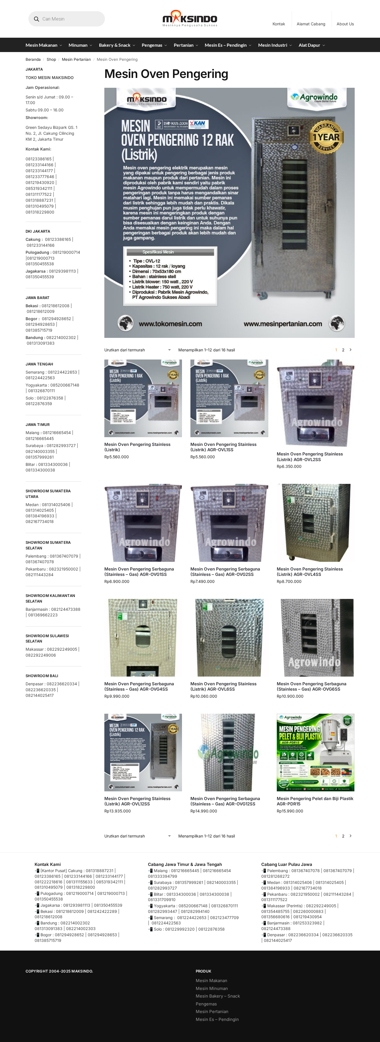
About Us (345, 23)
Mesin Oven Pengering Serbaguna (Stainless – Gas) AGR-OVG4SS (139, 686)
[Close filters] (83, 70)
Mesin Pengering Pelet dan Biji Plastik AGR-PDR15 (315, 801)
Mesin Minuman (212, 988)
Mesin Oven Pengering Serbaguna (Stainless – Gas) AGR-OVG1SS (139, 571)
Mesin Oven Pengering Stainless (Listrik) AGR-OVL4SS (310, 571)
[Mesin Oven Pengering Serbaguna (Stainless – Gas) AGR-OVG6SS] (315, 638)
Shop (51, 59)
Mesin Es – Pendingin (217, 1019)
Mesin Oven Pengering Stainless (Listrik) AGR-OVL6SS (223, 686)
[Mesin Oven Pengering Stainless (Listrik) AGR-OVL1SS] (229, 398)
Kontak (279, 23)
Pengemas (206, 1004)
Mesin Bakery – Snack (218, 996)
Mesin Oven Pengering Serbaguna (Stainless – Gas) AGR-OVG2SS (225, 571)
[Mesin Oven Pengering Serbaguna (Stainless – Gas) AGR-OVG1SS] (143, 523)
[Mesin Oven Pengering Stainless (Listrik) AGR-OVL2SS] (315, 403)
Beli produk (229, 468)
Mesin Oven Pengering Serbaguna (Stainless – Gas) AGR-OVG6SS (312, 686)
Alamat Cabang (311, 23)
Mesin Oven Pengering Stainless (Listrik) (137, 447)
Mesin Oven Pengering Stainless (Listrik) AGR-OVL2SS (310, 456)
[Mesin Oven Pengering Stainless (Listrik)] (143, 398)
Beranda (33, 59)
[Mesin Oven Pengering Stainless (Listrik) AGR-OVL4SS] (315, 523)
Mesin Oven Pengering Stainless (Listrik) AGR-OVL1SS (223, 447)
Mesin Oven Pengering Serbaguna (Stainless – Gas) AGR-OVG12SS (225, 801)
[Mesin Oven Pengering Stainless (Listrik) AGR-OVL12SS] (143, 752)
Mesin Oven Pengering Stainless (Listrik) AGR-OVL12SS (137, 801)
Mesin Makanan (211, 980)
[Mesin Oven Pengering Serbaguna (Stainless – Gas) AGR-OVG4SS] (143, 638)
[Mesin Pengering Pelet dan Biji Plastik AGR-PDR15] (315, 752)
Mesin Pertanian (76, 59)
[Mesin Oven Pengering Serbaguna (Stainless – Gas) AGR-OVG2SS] (229, 523)
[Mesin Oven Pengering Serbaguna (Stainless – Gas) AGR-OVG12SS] (229, 752)
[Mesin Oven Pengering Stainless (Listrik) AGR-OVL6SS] (229, 638)
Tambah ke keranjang (143, 468)
